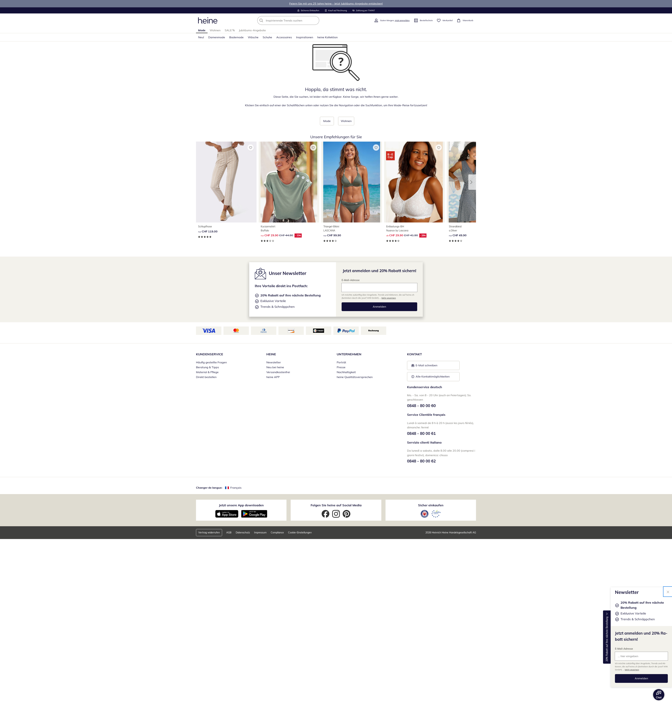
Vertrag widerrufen (209, 532)
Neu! (201, 37)
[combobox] (295, 20)
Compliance (277, 532)
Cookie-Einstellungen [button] (300, 532)
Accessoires (284, 37)
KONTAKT (414, 354)
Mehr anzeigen (632, 669)
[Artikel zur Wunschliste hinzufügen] (250, 147)
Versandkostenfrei (278, 372)
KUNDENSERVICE (209, 354)
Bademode (236, 37)
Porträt (341, 362)
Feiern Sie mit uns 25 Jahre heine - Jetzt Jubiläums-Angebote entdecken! (336, 3)
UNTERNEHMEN (349, 354)
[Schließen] (668, 591)
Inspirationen (304, 37)
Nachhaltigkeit (346, 372)
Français (235, 487)
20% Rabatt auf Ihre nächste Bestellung (606, 639)
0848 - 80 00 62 (421, 461)
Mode (201, 30)
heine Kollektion (327, 37)
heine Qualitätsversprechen (355, 377)
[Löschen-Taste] (315, 20)
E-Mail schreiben (424, 366)
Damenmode (216, 37)
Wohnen (215, 30)
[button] (472, 182)
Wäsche (253, 37)
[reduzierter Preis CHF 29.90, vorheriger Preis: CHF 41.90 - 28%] (414, 182)
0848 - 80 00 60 (421, 405)
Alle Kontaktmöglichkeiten (433, 376)
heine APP (273, 377)
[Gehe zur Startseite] (207, 20)
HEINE (271, 354)
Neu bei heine (275, 367)
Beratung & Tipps (207, 367)
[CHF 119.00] (226, 182)
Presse (341, 367)
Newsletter (273, 362)
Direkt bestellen (206, 377)
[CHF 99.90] (351, 182)
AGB (229, 532)
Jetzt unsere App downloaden (241, 505)
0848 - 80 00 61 (421, 433)
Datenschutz (243, 532)
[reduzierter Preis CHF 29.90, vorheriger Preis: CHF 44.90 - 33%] (289, 182)
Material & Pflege (207, 372)
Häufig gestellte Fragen (211, 362)
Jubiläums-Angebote (252, 30)
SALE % (230, 30)
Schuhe (267, 37)
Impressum (260, 532)
